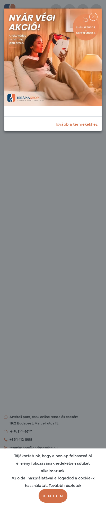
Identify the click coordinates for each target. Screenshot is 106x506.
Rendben (53, 495)
